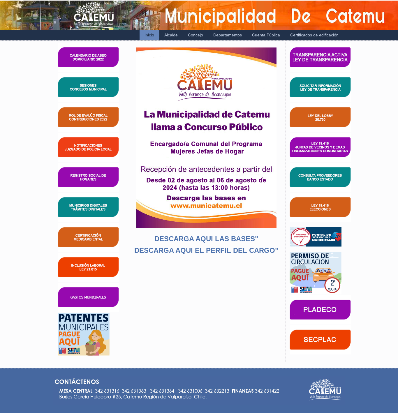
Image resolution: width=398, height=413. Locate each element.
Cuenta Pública (266, 35)
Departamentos (227, 35)
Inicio (149, 35)
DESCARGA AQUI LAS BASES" (206, 239)
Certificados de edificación (314, 35)
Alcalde (171, 35)
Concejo (195, 35)
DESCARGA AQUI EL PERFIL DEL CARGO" (206, 250)
